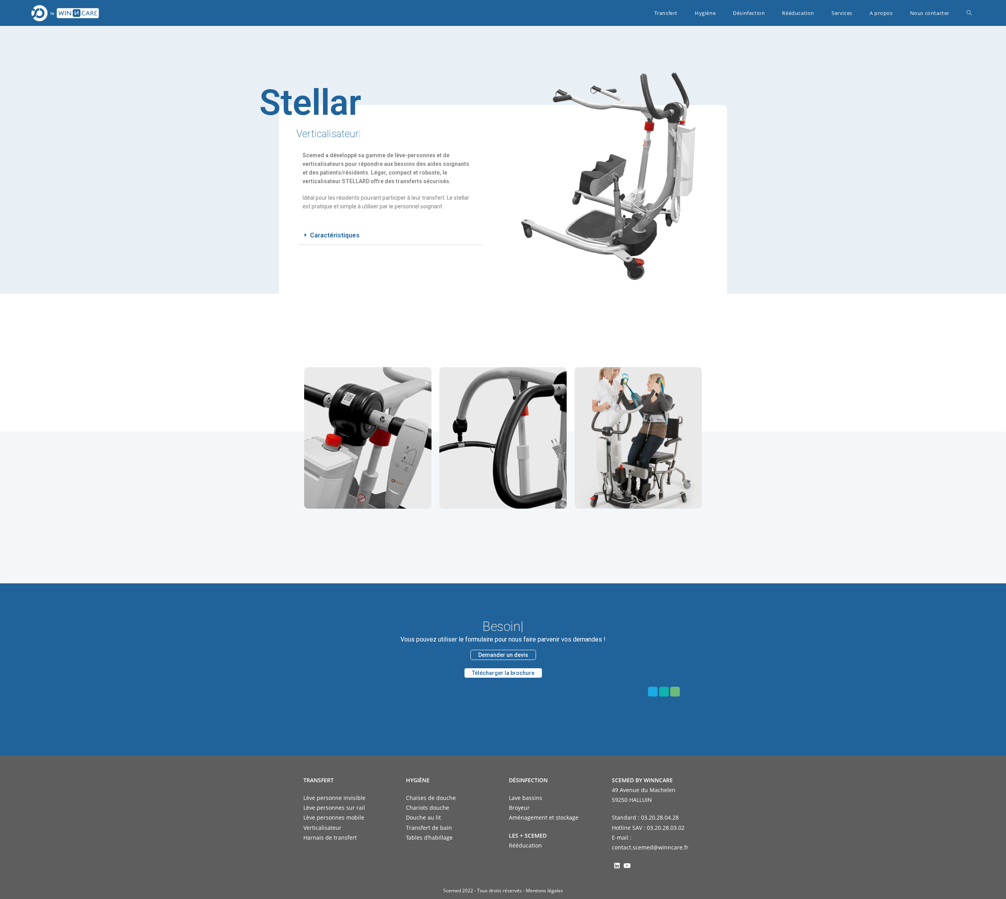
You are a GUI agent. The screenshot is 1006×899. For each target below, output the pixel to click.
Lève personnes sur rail (334, 807)
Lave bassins (525, 798)
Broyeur (519, 807)
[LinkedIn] (617, 865)
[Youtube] (627, 865)
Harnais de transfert (330, 837)
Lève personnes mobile (333, 817)
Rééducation (525, 845)
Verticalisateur (322, 827)
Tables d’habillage (429, 837)
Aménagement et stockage (543, 817)
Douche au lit (423, 817)
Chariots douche (427, 807)
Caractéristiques (335, 235)
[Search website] (969, 13)
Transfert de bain (429, 827)
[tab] (391, 235)
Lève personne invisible (334, 798)
